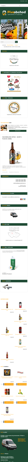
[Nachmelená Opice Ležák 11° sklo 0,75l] (20, 316)
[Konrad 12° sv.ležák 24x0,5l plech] (7, 391)
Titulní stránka (10, 45)
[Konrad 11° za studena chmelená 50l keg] (20, 372)
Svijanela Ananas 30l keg (20, 396)
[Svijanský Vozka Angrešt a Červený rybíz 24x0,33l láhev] (7, 409)
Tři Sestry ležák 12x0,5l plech (20, 334)
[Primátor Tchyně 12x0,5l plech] (20, 304)
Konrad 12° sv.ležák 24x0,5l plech (7, 396)
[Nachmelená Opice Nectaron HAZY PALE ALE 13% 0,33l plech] (7, 372)
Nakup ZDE (4, 170)
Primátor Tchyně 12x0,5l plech (20, 309)
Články (16, 45)
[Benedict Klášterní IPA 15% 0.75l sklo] (7, 304)
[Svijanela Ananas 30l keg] (20, 391)
